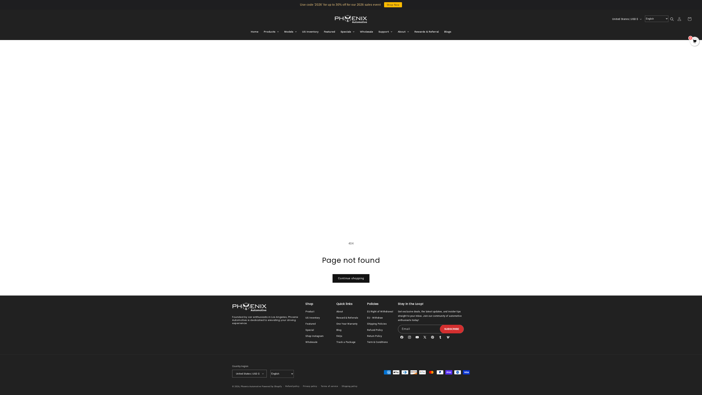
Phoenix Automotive (251, 386)
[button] (674, 19)
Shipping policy (349, 386)
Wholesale (311, 342)
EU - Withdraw (375, 317)
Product (309, 311)
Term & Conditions (377, 342)
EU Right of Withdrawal (380, 311)
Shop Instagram (314, 336)
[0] (694, 42)
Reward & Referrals (347, 317)
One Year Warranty (347, 323)
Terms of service (329, 386)
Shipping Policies (377, 323)
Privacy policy (310, 386)
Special (309, 330)
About (339, 311)
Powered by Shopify (272, 386)
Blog (338, 330)
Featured (310, 323)
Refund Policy (375, 330)
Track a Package (346, 342)
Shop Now (393, 4)
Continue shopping (351, 278)
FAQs (339, 336)
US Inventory (312, 317)
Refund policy (292, 386)
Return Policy (374, 336)
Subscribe (451, 329)
